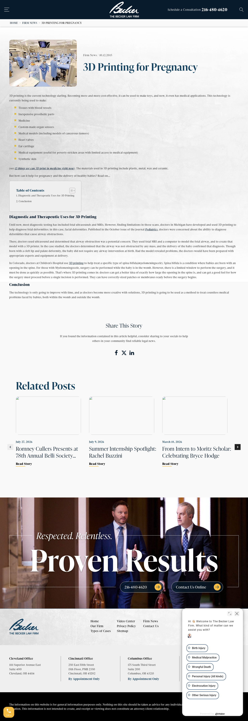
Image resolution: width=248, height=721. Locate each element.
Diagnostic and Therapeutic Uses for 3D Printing (46, 195)
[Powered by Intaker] (220, 714)
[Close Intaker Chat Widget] (237, 613)
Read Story (24, 463)
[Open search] (241, 9)
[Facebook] (116, 353)
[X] (124, 353)
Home (14, 23)
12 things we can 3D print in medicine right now (44, 168)
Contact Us (151, 626)
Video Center (126, 621)
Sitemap (122, 631)
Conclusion (25, 201)
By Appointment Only (84, 679)
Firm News (29, 23)
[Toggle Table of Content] (70, 190)
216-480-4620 (214, 9)
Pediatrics (151, 229)
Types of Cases (101, 631)
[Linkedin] (131, 353)
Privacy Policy (126, 626)
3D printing (76, 263)
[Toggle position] (229, 613)
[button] (10, 447)
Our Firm (97, 626)
